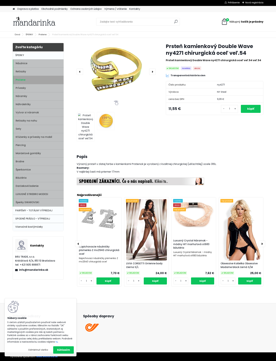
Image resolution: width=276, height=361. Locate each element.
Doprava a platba (28, 9)
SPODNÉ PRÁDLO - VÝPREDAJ (32, 218)
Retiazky (21, 71)
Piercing (21, 145)
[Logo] (35, 22)
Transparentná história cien (188, 75)
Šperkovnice (23, 169)
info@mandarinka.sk (33, 270)
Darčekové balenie (27, 186)
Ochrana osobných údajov (86, 9)
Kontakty (134, 9)
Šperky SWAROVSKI (27, 202)
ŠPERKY (29, 34)
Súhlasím (63, 350)
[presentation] (80, 72)
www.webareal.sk (47, 356)
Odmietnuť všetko (38, 349)
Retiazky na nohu (26, 120)
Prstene (43, 34)
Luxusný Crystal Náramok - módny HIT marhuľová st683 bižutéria (191, 244)
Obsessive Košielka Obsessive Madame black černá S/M (239, 265)
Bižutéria (21, 177)
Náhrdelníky (23, 104)
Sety (18, 128)
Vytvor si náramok (27, 112)
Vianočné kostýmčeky (29, 226)
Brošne (20, 161)
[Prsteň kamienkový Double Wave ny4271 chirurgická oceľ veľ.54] (116, 72)
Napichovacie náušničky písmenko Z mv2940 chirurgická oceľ (99, 250)
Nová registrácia (254, 2)
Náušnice (21, 63)
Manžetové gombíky (28, 153)
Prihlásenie (234, 2)
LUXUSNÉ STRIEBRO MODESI (32, 194)
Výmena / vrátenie (115, 9)
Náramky (21, 96)
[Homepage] (14, 9)
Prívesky (21, 88)
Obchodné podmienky (54, 9)
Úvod (17, 34)
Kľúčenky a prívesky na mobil (34, 137)
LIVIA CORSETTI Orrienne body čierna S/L (144, 265)
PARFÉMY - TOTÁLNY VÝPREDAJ (34, 210)
